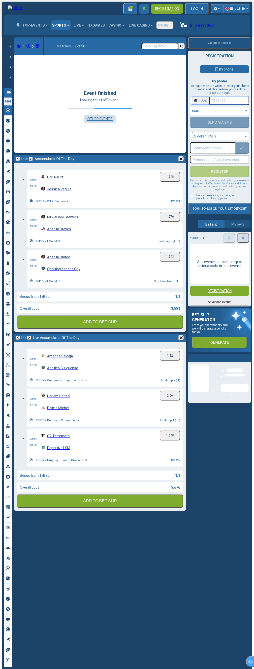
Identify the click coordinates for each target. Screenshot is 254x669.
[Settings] (217, 8)
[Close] (247, 362)
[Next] (31, 159)
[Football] (28, 46)
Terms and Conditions (221, 183)
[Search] (181, 46)
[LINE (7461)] (19, 46)
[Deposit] (144, 9)
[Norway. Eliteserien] (37, 46)
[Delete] (181, 159)
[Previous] (18, 159)
